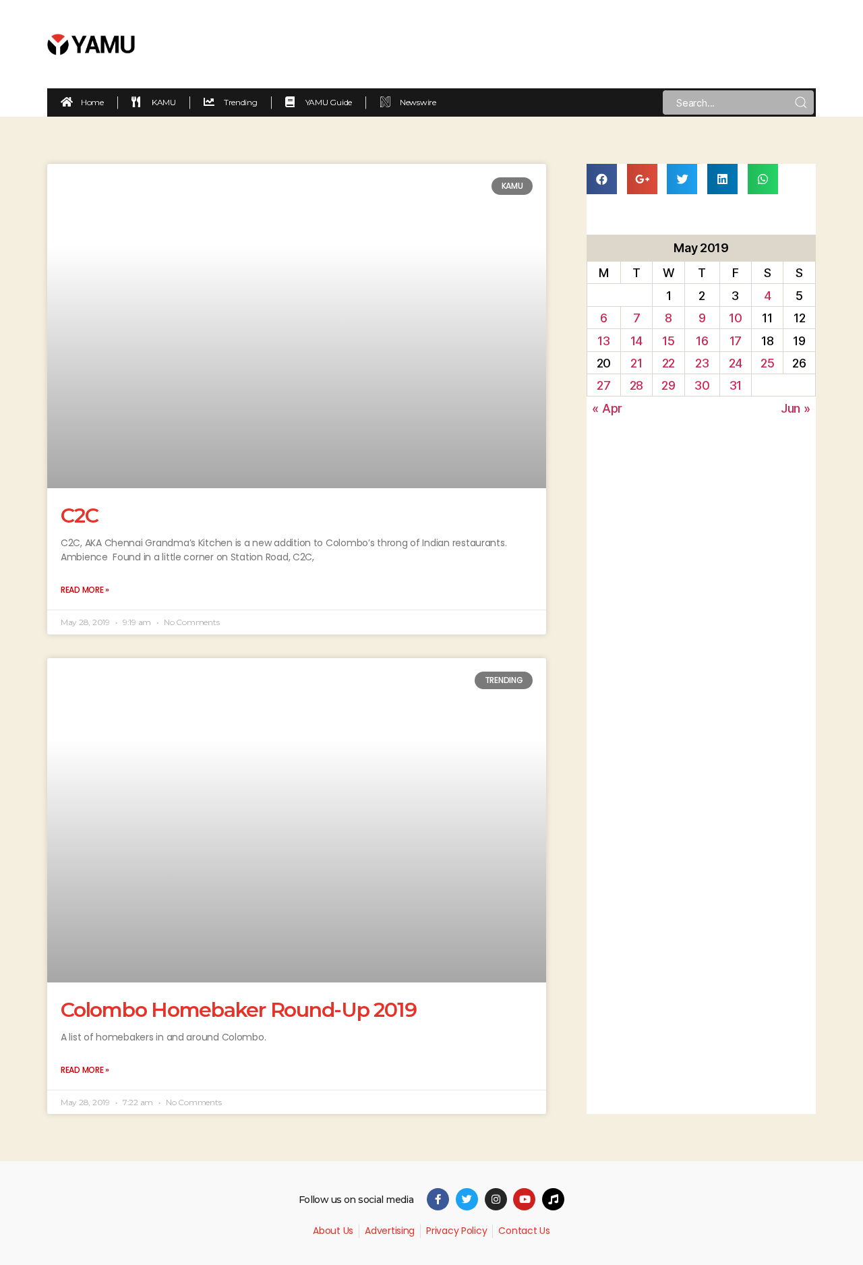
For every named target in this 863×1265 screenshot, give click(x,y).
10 (735, 318)
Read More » (85, 589)
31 (736, 385)
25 (767, 363)
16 (702, 341)
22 (668, 363)
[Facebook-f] (438, 1199)
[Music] (553, 1199)
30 (701, 385)
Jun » (795, 408)
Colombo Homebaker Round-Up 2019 (238, 1009)
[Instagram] (496, 1199)
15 (668, 341)
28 (636, 385)
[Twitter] (467, 1199)
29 (668, 385)
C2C (79, 515)
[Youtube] (524, 1199)
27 (603, 385)
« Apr (607, 408)
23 (702, 363)
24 (735, 363)
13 (603, 341)
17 (736, 341)
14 (636, 341)
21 (636, 363)
